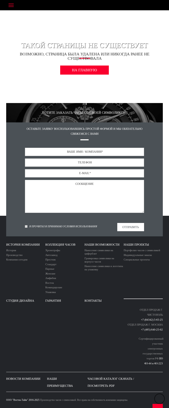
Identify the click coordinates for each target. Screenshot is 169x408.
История (11, 250)
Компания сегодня (16, 259)
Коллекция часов (60, 244)
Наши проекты (136, 244)
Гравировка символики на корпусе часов (99, 260)
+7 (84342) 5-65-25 (152, 319)
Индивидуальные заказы (138, 255)
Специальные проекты (137, 259)
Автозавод (51, 255)
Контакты (93, 300)
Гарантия (53, 300)
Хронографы (52, 250)
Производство (14, 255)
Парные (49, 268)
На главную (84, 70)
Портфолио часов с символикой (142, 250)
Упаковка (50, 292)
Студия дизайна (20, 300)
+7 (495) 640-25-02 (152, 329)
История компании (23, 244)
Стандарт (50, 264)
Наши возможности (102, 244)
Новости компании (23, 378)
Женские (50, 273)
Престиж (50, 259)
